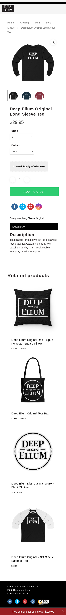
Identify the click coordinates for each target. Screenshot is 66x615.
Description (19, 226)
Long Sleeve (28, 218)
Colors (15, 145)
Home (10, 22)
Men (37, 22)
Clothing (24, 22)
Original (40, 218)
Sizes (14, 130)
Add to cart (34, 191)
